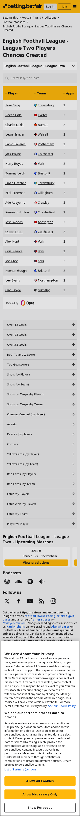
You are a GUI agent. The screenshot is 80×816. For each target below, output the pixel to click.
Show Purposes (40, 807)
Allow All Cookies (40, 781)
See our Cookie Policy (62, 706)
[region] (40, 728)
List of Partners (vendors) (20, 769)
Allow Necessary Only (40, 794)
